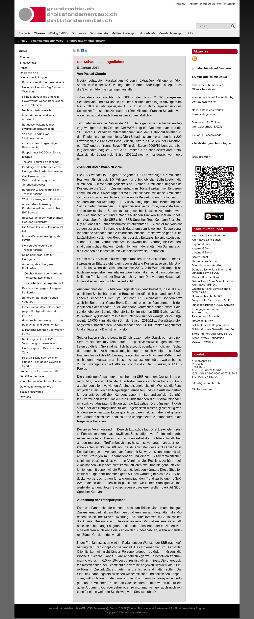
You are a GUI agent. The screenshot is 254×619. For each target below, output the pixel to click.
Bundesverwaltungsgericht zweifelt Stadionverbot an (38, 126)
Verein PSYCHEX (203, 342)
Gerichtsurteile (99, 33)
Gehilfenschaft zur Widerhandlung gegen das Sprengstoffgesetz (38, 180)
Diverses (25, 396)
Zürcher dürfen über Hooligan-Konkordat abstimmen (43, 275)
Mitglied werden (211, 3)
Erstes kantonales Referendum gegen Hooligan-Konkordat (41, 309)
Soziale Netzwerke (31, 391)
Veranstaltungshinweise (47, 40)
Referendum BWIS (203, 320)
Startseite (25, 33)
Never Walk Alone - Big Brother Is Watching (43, 89)
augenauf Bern (201, 248)
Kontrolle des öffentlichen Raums (40, 381)
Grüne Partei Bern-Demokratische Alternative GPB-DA (213, 283)
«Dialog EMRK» (58, 33)
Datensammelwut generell (36, 386)
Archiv (22, 40)
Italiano (193, 3)
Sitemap (229, 3)
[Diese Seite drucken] (74, 51)
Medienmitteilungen (124, 33)
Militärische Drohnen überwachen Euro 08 (43, 331)
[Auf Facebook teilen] (82, 51)
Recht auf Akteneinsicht (37, 110)
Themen (39, 33)
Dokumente (79, 33)
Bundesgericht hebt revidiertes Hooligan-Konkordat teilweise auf (43, 169)
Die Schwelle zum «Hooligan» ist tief (42, 229)
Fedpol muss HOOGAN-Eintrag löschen (42, 154)
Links (190, 33)
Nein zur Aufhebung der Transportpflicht (37, 247)
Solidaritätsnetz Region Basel (210, 325)
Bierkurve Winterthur (205, 261)
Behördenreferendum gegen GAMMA (40, 299)
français (179, 3)
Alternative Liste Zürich (206, 239)
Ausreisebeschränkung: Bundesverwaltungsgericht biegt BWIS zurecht (42, 208)
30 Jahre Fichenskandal (207, 134)
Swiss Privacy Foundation (208, 337)
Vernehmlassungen (171, 33)
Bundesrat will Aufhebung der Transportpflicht (40, 191)
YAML (82, 608)
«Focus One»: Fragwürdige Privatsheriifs (39, 145)
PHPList (176, 608)
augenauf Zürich (202, 252)
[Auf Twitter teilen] (86, 51)
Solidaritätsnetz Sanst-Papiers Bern (214, 329)
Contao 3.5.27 (118, 608)
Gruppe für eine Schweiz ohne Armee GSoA (211, 290)
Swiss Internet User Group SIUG (212, 333)
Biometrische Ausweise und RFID (41, 371)
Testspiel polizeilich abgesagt (40, 161)
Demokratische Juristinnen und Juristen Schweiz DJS (211, 271)
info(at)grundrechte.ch (206, 383)
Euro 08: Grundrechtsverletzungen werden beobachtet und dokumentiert (43, 320)
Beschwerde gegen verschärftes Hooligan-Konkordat (42, 219)
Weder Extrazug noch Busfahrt (41, 199)
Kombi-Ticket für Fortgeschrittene (43, 82)
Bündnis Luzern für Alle (206, 265)
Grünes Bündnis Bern (205, 277)
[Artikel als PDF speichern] (78, 51)
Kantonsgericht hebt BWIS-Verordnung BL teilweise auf (39, 341)
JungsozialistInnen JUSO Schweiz (213, 304)
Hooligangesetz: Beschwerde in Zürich (42, 350)
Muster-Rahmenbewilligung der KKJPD (42, 238)
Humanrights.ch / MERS (207, 296)
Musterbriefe (147, 33)
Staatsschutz (28, 62)
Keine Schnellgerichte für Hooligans (38, 257)
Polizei (24, 67)
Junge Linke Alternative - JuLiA (211, 300)
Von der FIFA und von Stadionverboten (35, 136)
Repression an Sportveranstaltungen (33, 75)
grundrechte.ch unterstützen (86, 40)
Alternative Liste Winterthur (209, 235)
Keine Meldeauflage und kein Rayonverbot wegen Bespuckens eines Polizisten (43, 101)
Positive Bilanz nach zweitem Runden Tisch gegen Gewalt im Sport (42, 362)
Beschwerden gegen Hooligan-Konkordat (41, 290)
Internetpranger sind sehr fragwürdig (38, 117)
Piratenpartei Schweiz (205, 316)
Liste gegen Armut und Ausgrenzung (206, 311)
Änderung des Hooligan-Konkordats (37, 266)
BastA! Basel (200, 256)
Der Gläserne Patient (33, 376)
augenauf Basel (202, 244)
